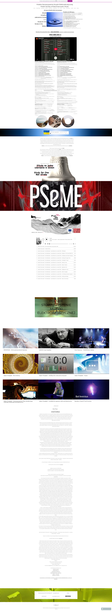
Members (60, 538)
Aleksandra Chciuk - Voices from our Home (45, 75)
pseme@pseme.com (51, 100)
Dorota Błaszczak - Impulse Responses (46, 67)
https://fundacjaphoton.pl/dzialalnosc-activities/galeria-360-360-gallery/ (66, 112)
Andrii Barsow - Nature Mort (43, 68)
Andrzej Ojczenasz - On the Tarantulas (43, 73)
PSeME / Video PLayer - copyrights (55, 572)
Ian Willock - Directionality (42, 72)
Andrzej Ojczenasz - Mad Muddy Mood (44, 74)
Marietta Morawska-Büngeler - (55, 31)
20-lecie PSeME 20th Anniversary (53, 10)
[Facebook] (65, 596)
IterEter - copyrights (56, 574)
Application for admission (56, 571)
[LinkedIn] (68, 596)
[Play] (50, 133)
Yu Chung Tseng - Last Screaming (45, 71)
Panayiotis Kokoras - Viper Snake (64, 66)
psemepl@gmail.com (50, 565)
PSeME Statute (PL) (56, 570)
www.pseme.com (75, 113)
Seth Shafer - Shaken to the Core (44, 70)
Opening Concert (56, 569)
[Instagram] (70, 596)
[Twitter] (67, 596)
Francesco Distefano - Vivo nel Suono (47, 69)
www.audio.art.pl (49, 78)
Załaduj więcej (56, 405)
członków (61, 464)
